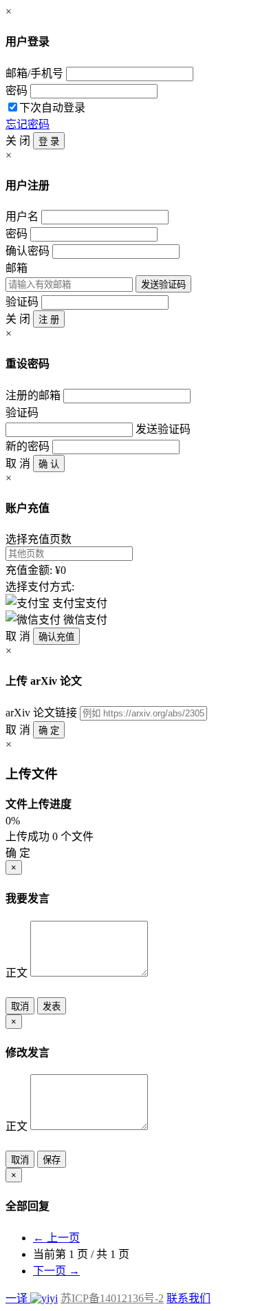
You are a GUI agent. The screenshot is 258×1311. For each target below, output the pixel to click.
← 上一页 (56, 1238)
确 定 (49, 730)
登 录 (49, 141)
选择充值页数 (39, 539)
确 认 (49, 464)
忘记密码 (28, 124)
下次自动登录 (52, 108)
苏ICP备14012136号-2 (112, 1298)
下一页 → (56, 1271)
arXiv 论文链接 (41, 712)
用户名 (22, 216)
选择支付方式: (40, 587)
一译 (17, 1298)
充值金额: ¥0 (36, 570)
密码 (17, 90)
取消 (20, 1006)
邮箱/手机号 (34, 73)
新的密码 (28, 446)
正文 (17, 973)
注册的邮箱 (33, 395)
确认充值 (56, 637)
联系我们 (188, 1298)
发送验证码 (163, 284)
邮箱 (17, 268)
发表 (52, 1006)
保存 (52, 1160)
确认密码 (28, 251)
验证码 (22, 302)
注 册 (49, 320)
